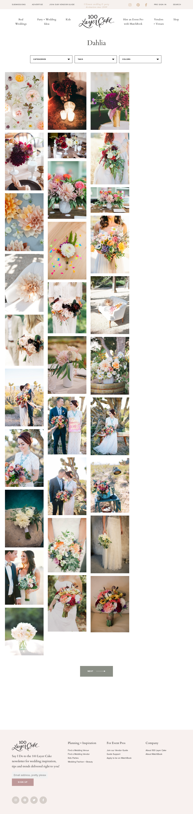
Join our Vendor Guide (117, 750)
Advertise (37, 4)
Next (90, 671)
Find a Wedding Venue (78, 750)
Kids (68, 19)
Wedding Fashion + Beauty (80, 762)
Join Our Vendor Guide (62, 4)
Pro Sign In (160, 4)
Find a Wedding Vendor (79, 754)
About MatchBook (154, 754)
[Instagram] (130, 4)
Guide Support (113, 754)
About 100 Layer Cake (156, 750)
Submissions (19, 4)
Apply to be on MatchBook (119, 758)
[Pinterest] (138, 4)
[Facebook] (146, 4)
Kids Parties (73, 758)
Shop (176, 19)
